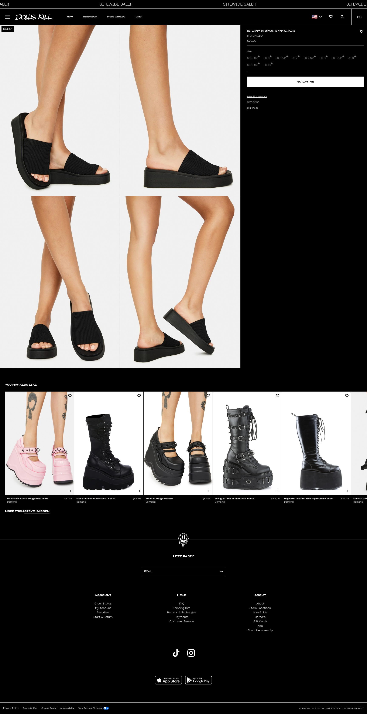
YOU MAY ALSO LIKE (21, 384)
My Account (103, 608)
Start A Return (103, 617)
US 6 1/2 (280, 58)
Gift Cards (260, 621)
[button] (115, 4)
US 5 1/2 (252, 58)
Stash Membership (260, 630)
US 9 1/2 (252, 65)
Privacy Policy (11, 708)
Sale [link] (138, 16)
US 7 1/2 (308, 58)
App (260, 626)
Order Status (103, 603)
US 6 (267, 58)
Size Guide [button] (253, 102)
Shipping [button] (252, 108)
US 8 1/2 (337, 58)
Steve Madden (255, 36)
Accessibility (67, 708)
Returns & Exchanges (181, 612)
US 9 (351, 58)
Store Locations (260, 608)
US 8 (323, 58)
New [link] (70, 16)
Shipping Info (181, 608)
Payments (181, 617)
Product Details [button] (257, 96)
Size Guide (260, 612)
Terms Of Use (30, 708)
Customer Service (181, 621)
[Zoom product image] (60, 110)
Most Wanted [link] (116, 16)
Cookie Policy (48, 708)
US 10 (267, 65)
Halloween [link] (90, 16)
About (260, 603)
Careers (260, 617)
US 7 (295, 58)
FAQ (181, 603)
